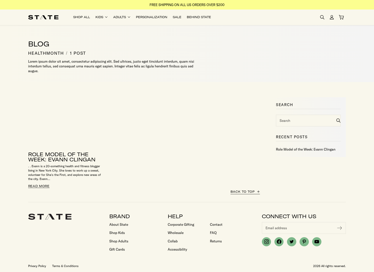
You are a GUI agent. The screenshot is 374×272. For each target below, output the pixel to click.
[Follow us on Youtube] (316, 241)
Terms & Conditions (65, 266)
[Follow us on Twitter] (291, 241)
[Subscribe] (340, 228)
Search (285, 120)
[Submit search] (338, 120)
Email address (276, 228)
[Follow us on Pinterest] (304, 241)
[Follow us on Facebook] (279, 241)
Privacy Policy (37, 266)
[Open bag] (341, 17)
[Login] (332, 17)
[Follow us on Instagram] (266, 241)
